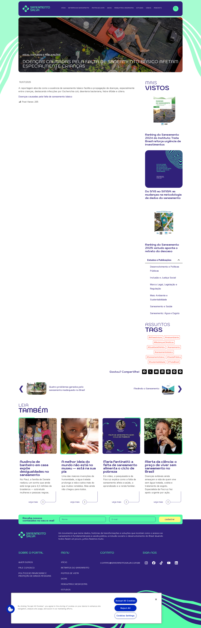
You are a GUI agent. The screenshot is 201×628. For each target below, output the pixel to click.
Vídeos (148, 8)
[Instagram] (146, 563)
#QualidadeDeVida (156, 347)
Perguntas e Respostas (124, 8)
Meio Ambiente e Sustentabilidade (159, 297)
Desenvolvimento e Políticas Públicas (164, 268)
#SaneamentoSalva (155, 357)
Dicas (109, 8)
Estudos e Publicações (159, 260)
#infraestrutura (155, 337)
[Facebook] (153, 563)
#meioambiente (172, 337)
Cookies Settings (125, 615)
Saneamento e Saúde (161, 306)
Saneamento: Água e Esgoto (165, 313)
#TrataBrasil (173, 362)
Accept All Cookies (126, 601)
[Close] (156, 599)
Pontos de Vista (98, 8)
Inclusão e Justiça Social (163, 277)
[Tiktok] (161, 563)
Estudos (139, 8)
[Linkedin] (176, 563)
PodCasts (158, 8)
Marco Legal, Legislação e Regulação (163, 286)
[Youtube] (168, 563)
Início (63, 8)
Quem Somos (25, 562)
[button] (45, 96)
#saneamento (174, 347)
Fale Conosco (26, 568)
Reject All (125, 608)
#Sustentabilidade (157, 362)
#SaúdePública (174, 357)
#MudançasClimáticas (164, 342)
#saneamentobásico (164, 352)
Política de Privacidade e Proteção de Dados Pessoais (34, 574)
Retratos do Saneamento (78, 8)
